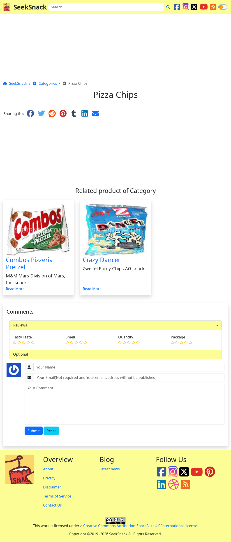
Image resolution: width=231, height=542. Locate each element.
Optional (20, 354)
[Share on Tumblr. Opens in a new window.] (73, 113)
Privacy (49, 478)
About (48, 469)
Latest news (109, 469)
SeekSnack (30, 7)
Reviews (20, 325)
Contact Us (52, 505)
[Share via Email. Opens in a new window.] (95, 113)
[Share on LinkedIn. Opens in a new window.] (84, 113)
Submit (34, 430)
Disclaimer (52, 487)
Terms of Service (57, 496)
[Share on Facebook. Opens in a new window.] (30, 113)
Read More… (17, 288)
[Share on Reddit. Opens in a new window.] (52, 113)
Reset (51, 430)
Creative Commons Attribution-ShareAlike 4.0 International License (140, 525)
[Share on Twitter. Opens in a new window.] (41, 113)
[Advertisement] (115, 49)
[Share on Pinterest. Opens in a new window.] (63, 113)
